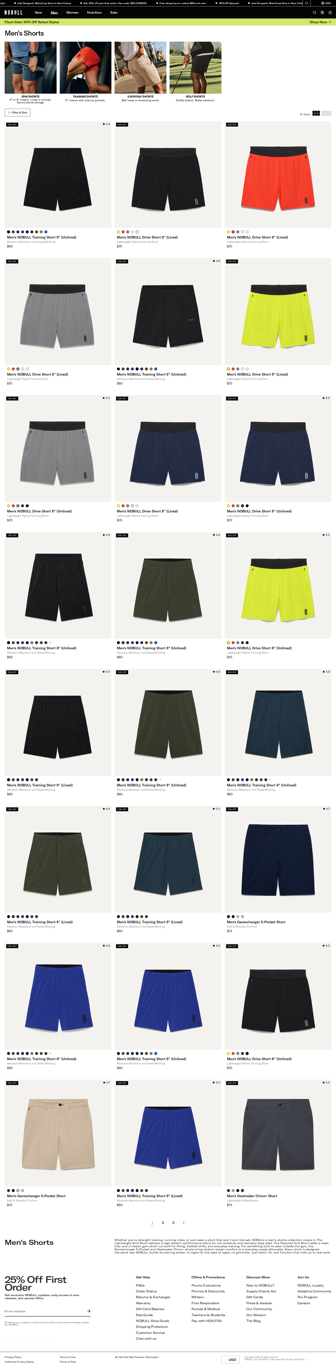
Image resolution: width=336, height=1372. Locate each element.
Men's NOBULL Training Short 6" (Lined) (40, 785)
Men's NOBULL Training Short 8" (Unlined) (41, 648)
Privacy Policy (13, 1357)
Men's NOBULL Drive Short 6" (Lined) (147, 237)
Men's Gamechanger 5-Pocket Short (256, 922)
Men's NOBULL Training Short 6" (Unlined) (41, 237)
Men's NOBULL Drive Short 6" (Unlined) (39, 511)
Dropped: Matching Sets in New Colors (253, 3)
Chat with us (146, 1338)
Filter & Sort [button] (19, 112)
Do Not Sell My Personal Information (137, 1357)
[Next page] (183, 1223)
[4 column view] (326, 113)
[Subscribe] (87, 1311)
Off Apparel (204, 3)
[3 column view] (316, 113)
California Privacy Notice (19, 1362)
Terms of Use (67, 1357)
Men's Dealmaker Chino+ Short (252, 1196)
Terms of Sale (68, 1362)
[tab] (8, 231)
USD (234, 1361)
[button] (306, 3)
